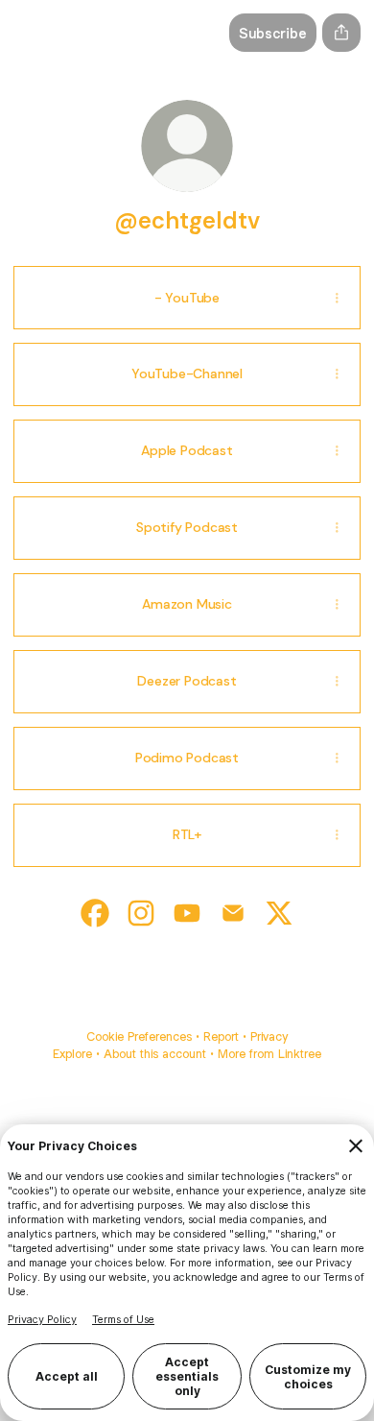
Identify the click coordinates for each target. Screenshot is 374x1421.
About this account (155, 1054)
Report (221, 1036)
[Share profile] (341, 32)
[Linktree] (32, 32)
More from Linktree (269, 1054)
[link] (95, 913)
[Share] (336, 297)
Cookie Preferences (139, 1036)
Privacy (269, 1036)
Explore (72, 1054)
